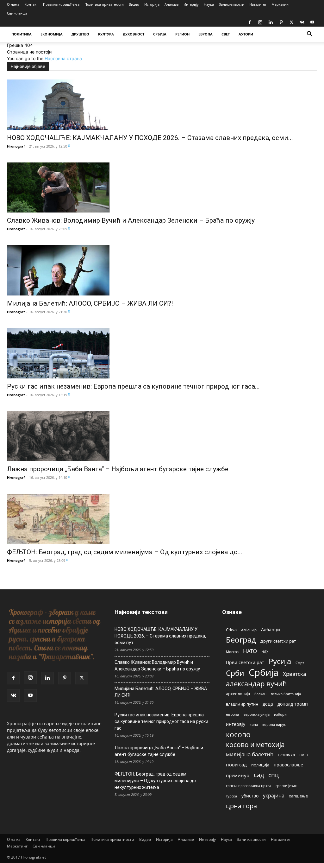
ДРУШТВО (80, 34)
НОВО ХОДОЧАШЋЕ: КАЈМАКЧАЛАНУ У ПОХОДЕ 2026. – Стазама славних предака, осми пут (160, 636)
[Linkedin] (270, 22)
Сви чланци (17, 13)
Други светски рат (278, 641)
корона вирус (274, 724)
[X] (291, 22)
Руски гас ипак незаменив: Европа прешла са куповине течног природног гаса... (133, 386)
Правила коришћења (61, 4)
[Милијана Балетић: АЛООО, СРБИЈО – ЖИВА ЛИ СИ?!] (90, 270)
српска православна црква (248, 786)
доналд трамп (292, 704)
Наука (209, 4)
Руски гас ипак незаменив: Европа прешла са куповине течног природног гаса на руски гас (161, 721)
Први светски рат (245, 662)
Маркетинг (280, 4)
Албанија (249, 629)
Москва (232, 651)
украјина (273, 795)
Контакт (31, 4)
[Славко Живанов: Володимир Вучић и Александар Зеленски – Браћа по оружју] (131, 187)
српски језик (286, 785)
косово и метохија (255, 744)
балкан (260, 694)
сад (259, 774)
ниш (303, 755)
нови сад (236, 764)
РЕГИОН (182, 34)
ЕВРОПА (205, 34)
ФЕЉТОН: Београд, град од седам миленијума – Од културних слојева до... (124, 552)
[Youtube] (312, 22)
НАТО (250, 651)
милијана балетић (249, 754)
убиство (250, 796)
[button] (309, 35)
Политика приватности (104, 4)
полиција (260, 765)
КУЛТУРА (106, 34)
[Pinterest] (281, 22)
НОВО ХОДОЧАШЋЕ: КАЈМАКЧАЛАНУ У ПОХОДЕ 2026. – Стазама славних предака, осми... (150, 138)
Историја (151, 4)
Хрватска (294, 673)
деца (268, 704)
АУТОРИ (246, 34)
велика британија (286, 693)
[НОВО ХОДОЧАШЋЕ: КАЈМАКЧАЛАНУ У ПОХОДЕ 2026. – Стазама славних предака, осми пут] (150, 104)
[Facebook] (249, 22)
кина (254, 724)
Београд (241, 639)
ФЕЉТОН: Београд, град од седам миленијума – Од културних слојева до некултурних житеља (155, 780)
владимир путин (242, 704)
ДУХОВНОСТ (133, 34)
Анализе (171, 4)
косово (238, 734)
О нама (13, 4)
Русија (280, 661)
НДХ (264, 651)
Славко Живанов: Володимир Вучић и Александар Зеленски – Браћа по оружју (131, 220)
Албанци (270, 629)
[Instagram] (260, 22)
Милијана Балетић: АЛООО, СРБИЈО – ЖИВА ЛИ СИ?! (90, 303)
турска (231, 796)
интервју (235, 724)
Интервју (191, 4)
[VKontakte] (302, 22)
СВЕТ (225, 34)
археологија (238, 693)
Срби (235, 673)
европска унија (257, 714)
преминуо (237, 775)
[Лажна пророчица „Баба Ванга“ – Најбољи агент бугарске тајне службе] (117, 436)
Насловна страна (63, 58)
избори (280, 714)
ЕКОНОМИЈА (51, 34)
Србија (263, 672)
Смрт (300, 662)
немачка (286, 755)
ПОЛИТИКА (21, 34)
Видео (134, 4)
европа (232, 714)
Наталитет (257, 4)
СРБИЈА (159, 34)
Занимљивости (231, 4)
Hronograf (16, 146)
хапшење (298, 796)
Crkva (231, 629)
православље (288, 765)
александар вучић (256, 683)
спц (273, 774)
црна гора (241, 806)
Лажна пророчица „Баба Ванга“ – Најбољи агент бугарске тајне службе (117, 469)
